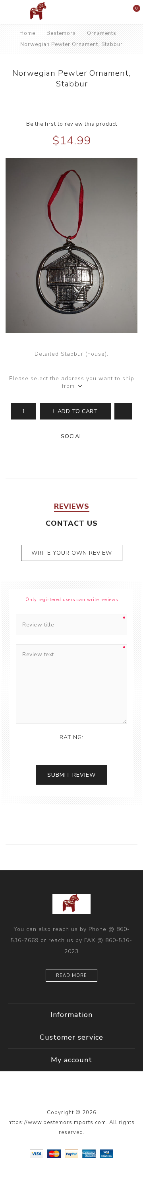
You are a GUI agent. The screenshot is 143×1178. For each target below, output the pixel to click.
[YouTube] (88, 1093)
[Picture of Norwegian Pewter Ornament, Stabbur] (71, 245)
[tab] (71, 506)
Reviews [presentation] (71, 506)
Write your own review (71, 553)
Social (72, 436)
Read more (71, 976)
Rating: (71, 737)
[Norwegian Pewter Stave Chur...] (92, 101)
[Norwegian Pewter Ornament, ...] (51, 101)
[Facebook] (54, 1093)
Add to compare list (123, 411)
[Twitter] (71, 1093)
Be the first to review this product (71, 124)
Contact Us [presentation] (72, 523)
